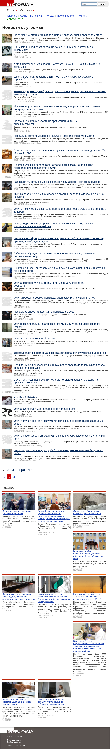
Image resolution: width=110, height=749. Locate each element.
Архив (23, 15)
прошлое (26, 470)
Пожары (82, 15)
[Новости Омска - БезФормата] (17, 3)
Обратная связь (14, 740)
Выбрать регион (14, 742)
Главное (12, 15)
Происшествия (66, 15)
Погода (49, 15)
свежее (12, 470)
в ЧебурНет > (15, 18)
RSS (23, 746)
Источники (36, 15)
